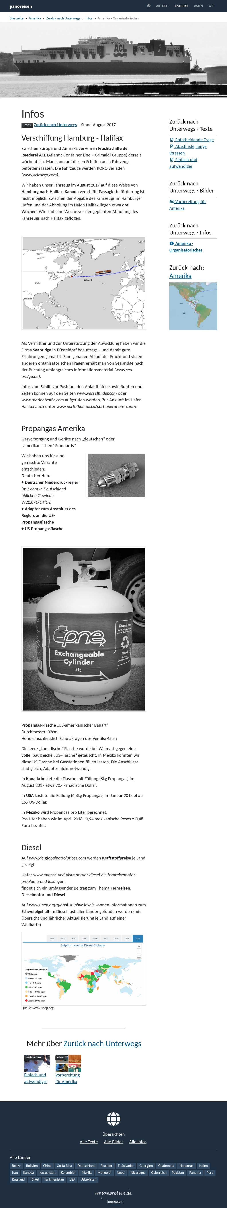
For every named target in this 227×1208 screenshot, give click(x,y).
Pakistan (178, 1173)
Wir (211, 6)
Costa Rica (64, 1166)
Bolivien (32, 1166)
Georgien (146, 1166)
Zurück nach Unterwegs (63, 18)
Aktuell (162, 6)
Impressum (115, 1202)
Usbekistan (88, 1179)
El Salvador (126, 1166)
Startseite (16, 18)
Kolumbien (68, 1173)
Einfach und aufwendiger (35, 1078)
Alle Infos (138, 1142)
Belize (16, 1166)
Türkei (34, 1179)
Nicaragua (138, 1173)
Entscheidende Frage (194, 140)
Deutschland (86, 1166)
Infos (89, 18)
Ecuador (106, 1166)
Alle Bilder (113, 1142)
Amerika (181, 6)
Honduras (186, 1166)
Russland (18, 1179)
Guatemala (166, 1166)
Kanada (28, 1173)
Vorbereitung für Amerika (67, 1078)
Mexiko (87, 1173)
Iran (15, 1173)
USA (72, 1179)
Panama (195, 1173)
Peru (210, 1173)
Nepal (121, 1173)
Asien (198, 6)
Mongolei (104, 1173)
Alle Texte (89, 1142)
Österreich (158, 1173)
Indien (203, 1166)
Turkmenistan (54, 1179)
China (47, 1166)
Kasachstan (47, 1173)
